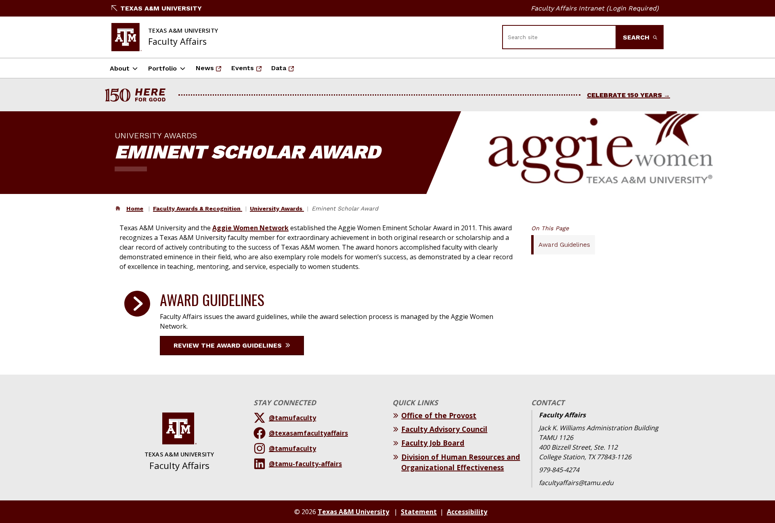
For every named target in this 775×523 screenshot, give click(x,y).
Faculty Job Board (432, 443)
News (211, 70)
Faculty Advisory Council (444, 429)
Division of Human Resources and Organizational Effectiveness (460, 462)
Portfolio (162, 68)
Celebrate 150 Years (624, 95)
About (120, 68)
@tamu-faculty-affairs (305, 463)
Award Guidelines (564, 244)
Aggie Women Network (250, 227)
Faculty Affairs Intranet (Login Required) (595, 8)
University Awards (277, 208)
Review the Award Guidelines (229, 345)
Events (248, 70)
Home (134, 208)
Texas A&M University (161, 8)
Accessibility (467, 511)
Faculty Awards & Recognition (197, 208)
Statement (419, 511)
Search (637, 37)
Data (285, 70)
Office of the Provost (438, 415)
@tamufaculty (292, 417)
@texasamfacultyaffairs (308, 433)
